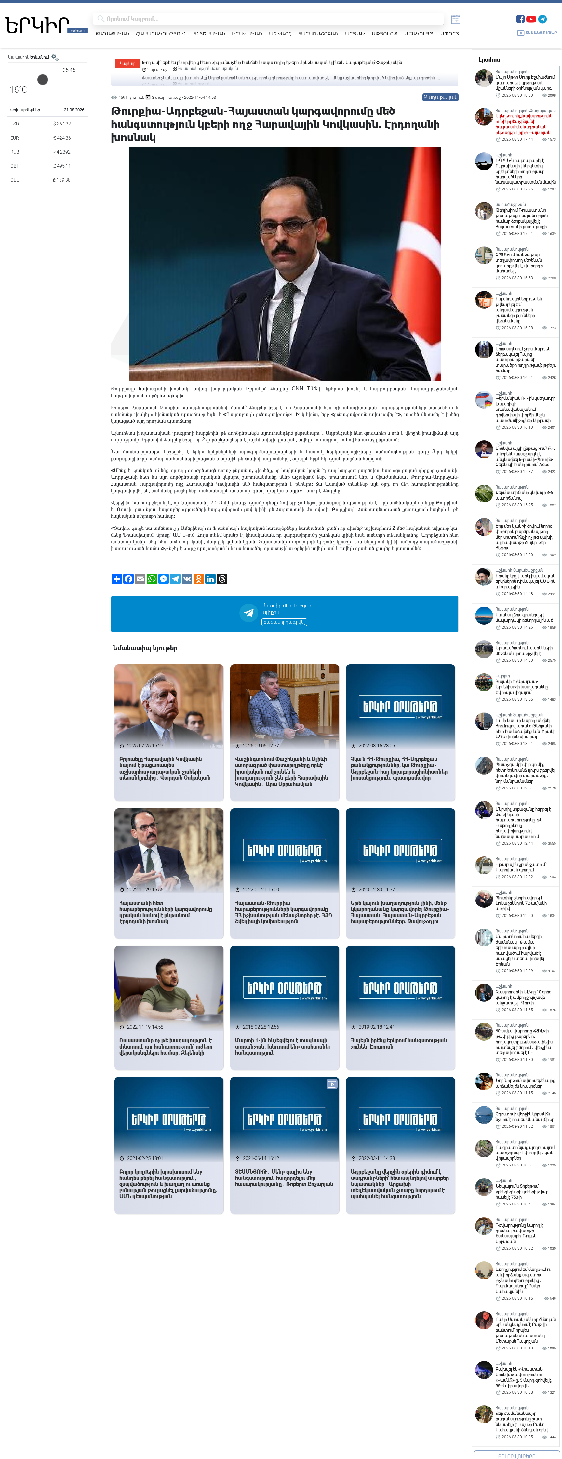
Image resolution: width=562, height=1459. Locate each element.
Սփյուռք (384, 33)
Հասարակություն (161, 33)
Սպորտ (449, 33)
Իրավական (247, 33)
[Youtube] (531, 18)
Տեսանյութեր (541, 32)
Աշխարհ (280, 33)
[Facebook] (520, 18)
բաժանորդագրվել (284, 622)
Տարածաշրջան (318, 33)
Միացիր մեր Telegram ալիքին (287, 609)
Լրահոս (489, 59)
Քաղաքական (112, 33)
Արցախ (355, 33)
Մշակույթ (419, 33)
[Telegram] (542, 18)
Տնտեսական (209, 33)
